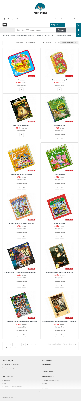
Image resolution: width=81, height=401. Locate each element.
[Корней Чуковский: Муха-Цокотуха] (21, 207)
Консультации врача (10, 368)
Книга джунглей (59, 125)
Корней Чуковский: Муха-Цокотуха (21, 223)
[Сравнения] (21, 63)
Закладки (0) (71, 19)
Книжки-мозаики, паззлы (63, 35)
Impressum (7, 380)
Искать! (61, 30)
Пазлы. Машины (59, 223)
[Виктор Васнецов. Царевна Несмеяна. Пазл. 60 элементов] (59, 305)
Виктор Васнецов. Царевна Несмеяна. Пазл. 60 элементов (59, 321)
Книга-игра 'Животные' (21, 125)
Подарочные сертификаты (51, 380)
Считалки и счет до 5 (59, 80)
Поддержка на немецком (11, 364)
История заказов (48, 371)
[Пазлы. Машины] (59, 207)
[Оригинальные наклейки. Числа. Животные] (21, 305)
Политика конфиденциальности (13, 387)
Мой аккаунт (47, 364)
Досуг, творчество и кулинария (33, 35)
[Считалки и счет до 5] (59, 63)
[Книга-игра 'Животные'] (21, 108)
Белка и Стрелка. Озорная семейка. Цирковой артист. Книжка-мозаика (21, 272)
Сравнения (21, 80)
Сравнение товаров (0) (69, 42)
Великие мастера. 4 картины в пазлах (59, 272)
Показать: (49, 42)
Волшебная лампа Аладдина (21, 174)
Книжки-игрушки (50, 35)
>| (15, 347)
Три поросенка (59, 174)
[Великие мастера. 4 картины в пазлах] (59, 256)
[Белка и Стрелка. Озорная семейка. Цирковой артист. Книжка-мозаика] (21, 256)
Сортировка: (19, 42)
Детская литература (17, 35)
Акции (45, 383)
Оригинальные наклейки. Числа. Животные (21, 321)
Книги (7, 35)
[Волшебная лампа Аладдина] (21, 158)
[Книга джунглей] (59, 108)
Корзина (45, 368)
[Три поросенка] (59, 158)
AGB (5, 383)
